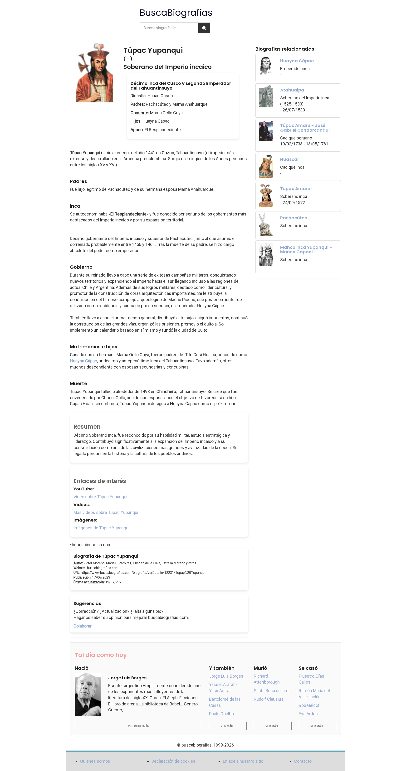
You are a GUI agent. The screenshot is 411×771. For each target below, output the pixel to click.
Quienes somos (95, 761)
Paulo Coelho (221, 713)
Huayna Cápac (83, 360)
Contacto (303, 761)
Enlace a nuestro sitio (243, 761)
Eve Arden (308, 713)
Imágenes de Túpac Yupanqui (101, 527)
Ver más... (228, 726)
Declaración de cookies (173, 761)
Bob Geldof (309, 705)
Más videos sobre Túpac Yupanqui (105, 512)
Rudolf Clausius (269, 699)
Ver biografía (138, 726)
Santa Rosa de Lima (272, 690)
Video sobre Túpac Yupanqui (100, 496)
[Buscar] (204, 28)
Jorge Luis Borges (226, 676)
